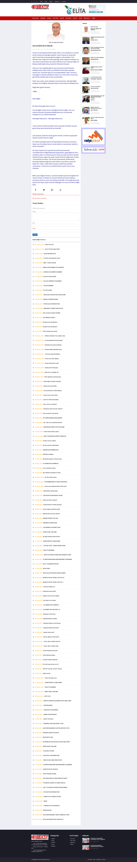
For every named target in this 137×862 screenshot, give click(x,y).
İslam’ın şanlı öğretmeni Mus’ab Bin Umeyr (51, 486)
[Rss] (31, 1)
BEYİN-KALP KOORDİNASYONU (47, 755)
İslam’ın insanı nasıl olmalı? (46, 395)
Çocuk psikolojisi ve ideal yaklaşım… (48, 390)
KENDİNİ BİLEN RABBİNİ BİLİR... (47, 450)
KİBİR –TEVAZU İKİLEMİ (45, 263)
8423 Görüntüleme (96, 113)
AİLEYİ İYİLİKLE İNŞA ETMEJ (47, 249)
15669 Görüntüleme (96, 73)
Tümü (93, 18)
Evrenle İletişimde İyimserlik (46, 650)
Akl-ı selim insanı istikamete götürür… (49, 422)
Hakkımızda (57, 1)
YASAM (49, 18)
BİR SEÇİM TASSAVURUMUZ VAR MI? (49, 495)
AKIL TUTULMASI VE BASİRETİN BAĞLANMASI (51, 787)
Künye (94, 859)
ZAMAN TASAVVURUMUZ (46, 714)
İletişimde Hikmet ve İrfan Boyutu (48, 623)
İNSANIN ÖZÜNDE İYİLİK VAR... (47, 518)
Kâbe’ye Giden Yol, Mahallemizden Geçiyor (96, 108)
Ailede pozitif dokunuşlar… (47, 367)
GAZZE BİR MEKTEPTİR (45, 253)
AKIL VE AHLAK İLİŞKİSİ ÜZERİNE (47, 313)
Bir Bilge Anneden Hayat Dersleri (47, 536)
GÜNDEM (42, 18)
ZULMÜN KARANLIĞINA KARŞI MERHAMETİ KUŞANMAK (53, 764)
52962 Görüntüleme (96, 123)
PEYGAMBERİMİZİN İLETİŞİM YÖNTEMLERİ (51, 482)
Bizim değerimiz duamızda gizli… (48, 377)
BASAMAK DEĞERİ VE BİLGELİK (47, 732)
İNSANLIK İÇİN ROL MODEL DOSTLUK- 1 (49, 582)
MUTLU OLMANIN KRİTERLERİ (47, 564)
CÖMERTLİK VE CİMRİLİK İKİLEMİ (48, 796)
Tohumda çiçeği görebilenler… (48, 354)
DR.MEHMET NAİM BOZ (96, 79)
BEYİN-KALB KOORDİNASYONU (47, 304)
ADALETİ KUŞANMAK (44, 550)
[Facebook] (37, 1)
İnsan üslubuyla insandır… (45, 468)
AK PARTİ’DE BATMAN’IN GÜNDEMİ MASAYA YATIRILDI (96, 846)
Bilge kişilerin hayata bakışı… (46, 491)
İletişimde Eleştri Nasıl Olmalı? (47, 627)
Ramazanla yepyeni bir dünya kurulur (48, 459)
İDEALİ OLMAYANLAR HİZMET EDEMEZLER (50, 436)
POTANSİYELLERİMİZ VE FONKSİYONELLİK (50, 783)
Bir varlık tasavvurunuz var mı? (47, 664)
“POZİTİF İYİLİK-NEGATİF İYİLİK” (47, 258)
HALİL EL (93, 99)
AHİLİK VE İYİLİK (44, 244)
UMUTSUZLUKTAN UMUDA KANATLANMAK (50, 573)
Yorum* (34, 211)
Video (46, 1)
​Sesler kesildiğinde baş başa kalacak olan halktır (97, 48)
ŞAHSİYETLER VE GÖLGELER (46, 769)
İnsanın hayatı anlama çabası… (47, 431)
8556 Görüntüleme (96, 53)
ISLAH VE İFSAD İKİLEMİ (45, 276)
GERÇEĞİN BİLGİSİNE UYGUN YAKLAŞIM (49, 427)
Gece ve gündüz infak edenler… (47, 413)
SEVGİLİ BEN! (42, 568)
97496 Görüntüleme (96, 91)
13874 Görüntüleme (96, 33)
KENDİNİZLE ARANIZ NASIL (46, 523)
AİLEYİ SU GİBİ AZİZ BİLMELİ (47, 399)
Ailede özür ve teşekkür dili (46, 372)
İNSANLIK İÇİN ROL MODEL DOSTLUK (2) (49, 577)
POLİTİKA (55, 18)
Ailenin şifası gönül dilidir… (46, 386)
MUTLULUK (43, 696)
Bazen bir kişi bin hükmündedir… (47, 445)
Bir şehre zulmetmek (95, 86)
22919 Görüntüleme (96, 82)
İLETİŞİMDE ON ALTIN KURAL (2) (47, 609)
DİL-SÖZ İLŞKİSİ (43, 290)
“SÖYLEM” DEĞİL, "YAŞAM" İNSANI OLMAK (50, 545)
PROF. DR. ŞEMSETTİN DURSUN (96, 29)
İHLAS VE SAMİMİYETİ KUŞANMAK (48, 281)
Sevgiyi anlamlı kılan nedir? (47, 363)
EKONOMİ (68, 18)
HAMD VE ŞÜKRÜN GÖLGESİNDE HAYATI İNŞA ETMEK (53, 700)
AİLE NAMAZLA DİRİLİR (45, 317)
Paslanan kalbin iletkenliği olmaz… (49, 349)
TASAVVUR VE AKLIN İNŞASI (46, 710)
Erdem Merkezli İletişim (45, 655)
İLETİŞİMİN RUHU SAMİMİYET (47, 463)
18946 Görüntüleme (96, 62)
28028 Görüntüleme (96, 43)
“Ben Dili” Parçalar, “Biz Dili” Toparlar (48, 669)
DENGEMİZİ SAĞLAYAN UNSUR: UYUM (49, 723)
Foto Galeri (72, 838)
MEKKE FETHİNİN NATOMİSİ (46, 299)
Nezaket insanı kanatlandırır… (46, 322)
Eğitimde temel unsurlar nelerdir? (47, 513)
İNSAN (41, 801)
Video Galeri (72, 840)
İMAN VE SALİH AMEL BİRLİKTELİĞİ (48, 760)
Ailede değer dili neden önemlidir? (48, 381)
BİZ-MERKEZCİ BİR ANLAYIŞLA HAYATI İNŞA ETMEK (52, 742)
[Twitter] (35, 1)
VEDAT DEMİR (94, 120)
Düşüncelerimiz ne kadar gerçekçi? (48, 504)
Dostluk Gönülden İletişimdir (46, 659)
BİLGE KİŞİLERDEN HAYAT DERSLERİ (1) (49, 819)
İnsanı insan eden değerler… (47, 358)
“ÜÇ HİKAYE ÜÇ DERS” (44, 751)
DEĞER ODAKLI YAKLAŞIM (46, 532)
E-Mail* (34, 228)
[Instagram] (33, 1)
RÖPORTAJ (87, 18)
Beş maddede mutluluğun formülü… (48, 472)
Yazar (45, 49)
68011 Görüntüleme (51, 49)
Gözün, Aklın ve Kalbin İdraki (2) (47, 641)
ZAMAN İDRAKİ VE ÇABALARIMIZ (47, 541)
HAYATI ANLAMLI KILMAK (45, 773)
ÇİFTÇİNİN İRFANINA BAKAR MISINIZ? (48, 418)
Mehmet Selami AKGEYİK (96, 69)
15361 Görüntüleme (96, 103)
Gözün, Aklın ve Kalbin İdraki (46, 646)
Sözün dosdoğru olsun (46, 678)
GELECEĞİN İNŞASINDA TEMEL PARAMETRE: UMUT (52, 814)
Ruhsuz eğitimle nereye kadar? (47, 637)
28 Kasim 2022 (39, 49)
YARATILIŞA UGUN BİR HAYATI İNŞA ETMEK (50, 294)
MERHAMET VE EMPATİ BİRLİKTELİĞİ (49, 308)
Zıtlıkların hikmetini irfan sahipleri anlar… (50, 336)
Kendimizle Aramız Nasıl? (45, 591)
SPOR (80, 18)
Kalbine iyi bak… (43, 673)
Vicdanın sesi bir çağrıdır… (46, 440)
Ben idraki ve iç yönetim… (46, 600)
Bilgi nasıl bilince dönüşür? (46, 500)
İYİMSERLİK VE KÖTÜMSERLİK (47, 805)
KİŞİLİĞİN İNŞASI (43, 705)
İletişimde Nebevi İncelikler (46, 618)
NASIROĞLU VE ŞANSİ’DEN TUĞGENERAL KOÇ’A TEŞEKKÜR (97, 839)
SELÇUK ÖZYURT (95, 88)
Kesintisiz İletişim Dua (45, 586)
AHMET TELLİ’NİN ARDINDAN (97, 57)
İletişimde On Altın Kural (45, 614)
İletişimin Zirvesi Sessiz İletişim (47, 596)
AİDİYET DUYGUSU (44, 719)
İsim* (33, 223)
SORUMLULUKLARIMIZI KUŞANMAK (48, 272)
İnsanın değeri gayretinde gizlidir (47, 509)
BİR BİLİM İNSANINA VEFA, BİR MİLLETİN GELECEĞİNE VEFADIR (97, 97)
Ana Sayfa (35, 18)
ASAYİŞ (62, 18)
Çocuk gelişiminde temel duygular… (49, 340)
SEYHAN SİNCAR (94, 59)
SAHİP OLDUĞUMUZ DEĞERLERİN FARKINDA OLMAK (53, 554)
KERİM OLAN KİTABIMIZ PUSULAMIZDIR (49, 267)
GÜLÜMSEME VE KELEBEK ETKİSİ (47, 527)
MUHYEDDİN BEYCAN (96, 50)
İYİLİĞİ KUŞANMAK (44, 285)
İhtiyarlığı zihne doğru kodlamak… (48, 345)
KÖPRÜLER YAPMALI (44, 454)
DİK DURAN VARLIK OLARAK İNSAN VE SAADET (51, 778)
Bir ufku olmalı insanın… (46, 477)
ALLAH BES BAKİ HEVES (96, 77)
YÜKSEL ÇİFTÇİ (94, 40)
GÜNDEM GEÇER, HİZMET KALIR (96, 67)
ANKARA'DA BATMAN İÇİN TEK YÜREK (97, 38)
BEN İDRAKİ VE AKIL (44, 737)
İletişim (51, 1)
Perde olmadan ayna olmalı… (46, 331)
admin (33, 49)
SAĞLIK (75, 18)
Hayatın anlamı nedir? (45, 632)
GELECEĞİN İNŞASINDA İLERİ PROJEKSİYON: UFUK (52, 728)
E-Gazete (64, 1)
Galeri (41, 1)
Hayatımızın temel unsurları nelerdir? (49, 408)
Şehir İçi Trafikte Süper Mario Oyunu (97, 118)
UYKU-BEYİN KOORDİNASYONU (47, 792)
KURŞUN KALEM (43, 810)
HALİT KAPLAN (94, 110)
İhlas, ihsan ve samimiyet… (46, 404)
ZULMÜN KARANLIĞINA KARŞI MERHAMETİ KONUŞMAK (53, 559)
